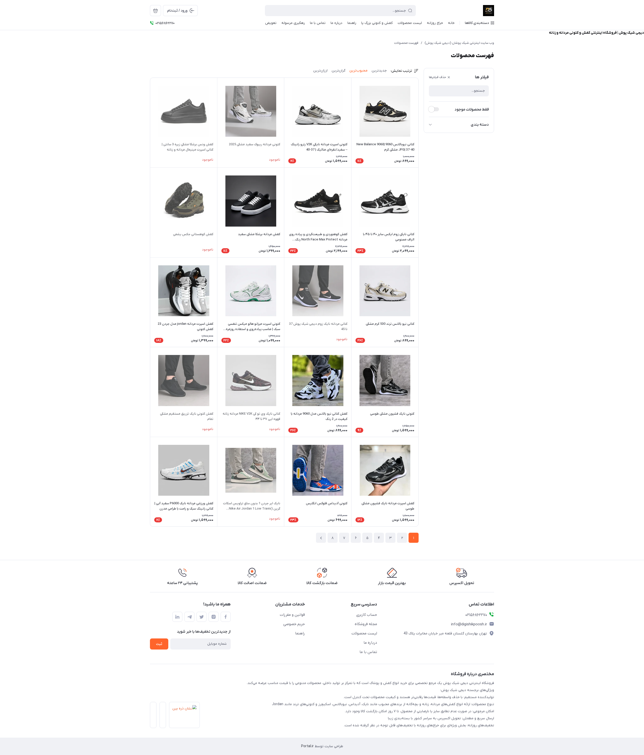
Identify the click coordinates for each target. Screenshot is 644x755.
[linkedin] (177, 617)
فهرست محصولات (406, 43)
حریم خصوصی (294, 624)
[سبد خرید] (155, 10)
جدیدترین (379, 70)
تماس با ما (368, 652)
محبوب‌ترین (358, 70)
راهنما (300, 633)
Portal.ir (307, 746)
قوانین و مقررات (292, 614)
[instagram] (214, 617)
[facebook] (226, 617)
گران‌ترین (338, 70)
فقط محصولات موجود (472, 109)
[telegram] (189, 617)
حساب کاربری (366, 614)
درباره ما (370, 642)
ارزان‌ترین (320, 70)
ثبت (159, 644)
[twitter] (201, 617)
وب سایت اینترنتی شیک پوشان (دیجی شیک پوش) (459, 43)
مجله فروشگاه (366, 624)
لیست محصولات (364, 633)
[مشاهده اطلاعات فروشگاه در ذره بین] (183, 716)
